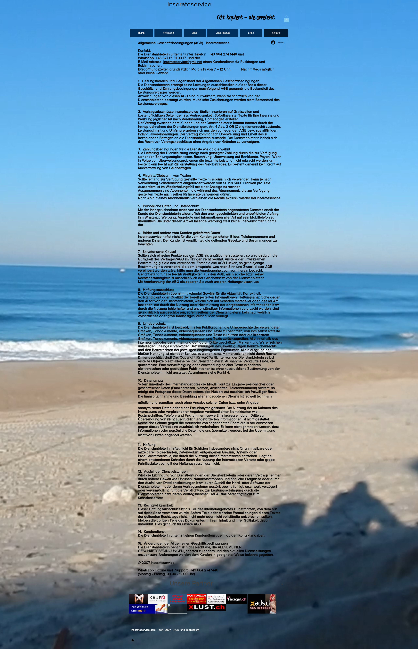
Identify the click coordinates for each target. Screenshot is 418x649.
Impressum (192, 629)
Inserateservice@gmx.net (182, 62)
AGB (176, 629)
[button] (286, 19)
